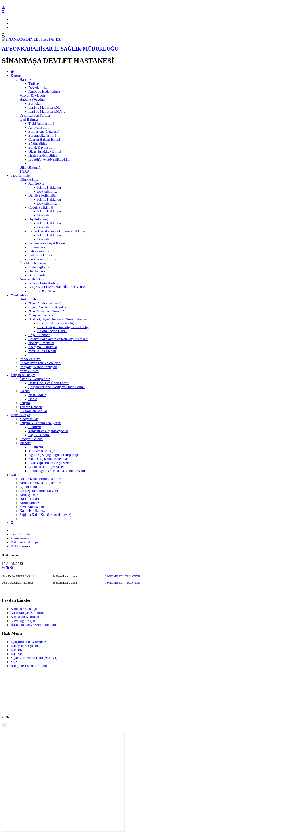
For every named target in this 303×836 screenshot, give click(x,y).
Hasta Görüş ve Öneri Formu (48, 383)
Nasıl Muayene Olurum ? (46, 311)
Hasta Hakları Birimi (42, 155)
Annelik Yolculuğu (24, 609)
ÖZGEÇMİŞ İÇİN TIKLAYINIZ (122, 576)
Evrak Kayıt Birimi (41, 147)
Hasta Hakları (29, 499)
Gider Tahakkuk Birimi (44, 151)
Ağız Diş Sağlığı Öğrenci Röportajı (53, 455)
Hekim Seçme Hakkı (52, 331)
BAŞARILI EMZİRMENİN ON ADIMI (57, 287)
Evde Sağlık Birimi (41, 267)
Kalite (15, 475)
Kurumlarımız (29, 503)
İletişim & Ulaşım (23, 375)
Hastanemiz (28, 79)
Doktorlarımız (47, 191)
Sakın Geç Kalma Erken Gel (48, 459)
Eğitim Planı (28, 487)
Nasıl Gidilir (37, 395)
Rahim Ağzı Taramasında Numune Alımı (57, 471)
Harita (32, 399)
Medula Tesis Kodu (42, 351)
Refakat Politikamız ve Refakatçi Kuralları (58, 339)
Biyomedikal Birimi (42, 135)
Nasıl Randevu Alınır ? (44, 303)
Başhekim (35, 103)
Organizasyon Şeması (35, 115)
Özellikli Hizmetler (33, 263)
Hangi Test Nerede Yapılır (29, 666)
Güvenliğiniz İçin (23, 621)
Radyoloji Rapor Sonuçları (38, 367)
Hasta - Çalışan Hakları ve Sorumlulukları (57, 319)
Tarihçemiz (36, 83)
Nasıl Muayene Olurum (27, 613)
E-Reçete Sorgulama (25, 646)
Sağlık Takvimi (39, 435)
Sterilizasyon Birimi (42, 259)
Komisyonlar (29, 495)
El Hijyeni (35, 447)
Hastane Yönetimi (32, 99)
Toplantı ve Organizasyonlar (48, 431)
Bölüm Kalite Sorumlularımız (40, 479)
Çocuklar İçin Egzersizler (46, 467)
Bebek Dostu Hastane (43, 283)
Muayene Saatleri (40, 315)
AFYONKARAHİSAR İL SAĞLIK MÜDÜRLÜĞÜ (60, 49)
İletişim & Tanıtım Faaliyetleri (40, 423)
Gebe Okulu (37, 275)
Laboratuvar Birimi (41, 251)
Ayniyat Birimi (38, 127)
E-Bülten (34, 427)
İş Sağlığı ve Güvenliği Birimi (49, 159)
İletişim (25, 403)
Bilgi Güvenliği (30, 167)
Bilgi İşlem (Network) (43, 131)
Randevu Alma (30, 359)
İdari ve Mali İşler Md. (44, 107)
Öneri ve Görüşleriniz (35, 379)
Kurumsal (17, 75)
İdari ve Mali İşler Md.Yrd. (47, 111)
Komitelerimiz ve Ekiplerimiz (40, 483)
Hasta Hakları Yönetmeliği (56, 323)
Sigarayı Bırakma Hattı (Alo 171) (34, 658)
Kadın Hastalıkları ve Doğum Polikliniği (56, 231)
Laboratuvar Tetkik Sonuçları (40, 363)
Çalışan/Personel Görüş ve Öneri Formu (56, 387)
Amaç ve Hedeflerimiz (44, 91)
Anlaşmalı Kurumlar (42, 347)
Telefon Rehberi (31, 407)
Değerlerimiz (37, 87)
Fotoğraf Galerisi (31, 439)
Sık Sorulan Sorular (33, 411)
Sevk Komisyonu (32, 507)
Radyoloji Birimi (40, 255)
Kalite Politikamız (32, 511)
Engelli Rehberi (39, 335)
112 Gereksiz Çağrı (41, 451)
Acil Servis (36, 183)
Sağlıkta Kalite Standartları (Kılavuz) (45, 515)
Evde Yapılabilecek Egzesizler (49, 463)
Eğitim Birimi (37, 143)
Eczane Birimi (38, 247)
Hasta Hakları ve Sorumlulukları (33, 625)
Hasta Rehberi (29, 299)
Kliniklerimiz (29, 179)
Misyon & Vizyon (32, 95)
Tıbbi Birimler (21, 175)
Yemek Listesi (29, 371)
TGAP (24, 171)
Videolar (25, 443)
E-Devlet (17, 654)
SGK (14, 662)
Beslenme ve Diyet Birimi (46, 243)
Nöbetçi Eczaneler (41, 343)
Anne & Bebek (30, 279)
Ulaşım (25, 391)
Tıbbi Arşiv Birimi (41, 123)
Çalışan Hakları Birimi (44, 139)
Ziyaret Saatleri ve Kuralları (47, 307)
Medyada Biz (29, 419)
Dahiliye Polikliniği (42, 195)
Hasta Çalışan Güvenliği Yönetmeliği (63, 327)
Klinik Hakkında (49, 187)
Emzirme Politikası (41, 291)
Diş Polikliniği (38, 219)
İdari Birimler (29, 119)
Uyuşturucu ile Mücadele (28, 642)
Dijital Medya (20, 415)
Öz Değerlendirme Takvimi (39, 491)
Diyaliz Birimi (38, 271)
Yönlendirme (20, 295)
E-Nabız (16, 650)
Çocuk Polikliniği (40, 207)
